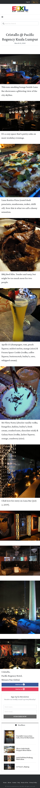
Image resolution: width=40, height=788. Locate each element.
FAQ (18, 782)
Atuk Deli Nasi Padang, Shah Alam (24, 758)
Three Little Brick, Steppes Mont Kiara (23, 749)
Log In (28, 2)
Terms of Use (24, 782)
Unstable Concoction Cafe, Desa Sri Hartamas (25, 737)
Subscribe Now (20, 716)
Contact (14, 782)
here (9, 500)
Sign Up (35, 2)
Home (5, 782)
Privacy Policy (33, 782)
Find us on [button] (18, 684)
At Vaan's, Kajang (22, 767)
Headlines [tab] (21, 725)
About (9, 782)
